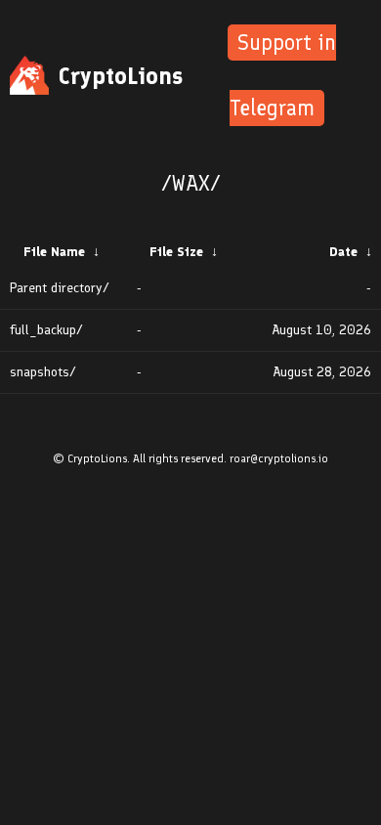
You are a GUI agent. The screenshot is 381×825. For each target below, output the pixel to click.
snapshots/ (43, 372)
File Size (176, 251)
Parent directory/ (59, 288)
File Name (54, 251)
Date (343, 251)
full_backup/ (46, 330)
